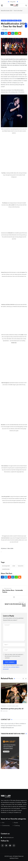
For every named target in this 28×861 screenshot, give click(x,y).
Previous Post (7, 588)
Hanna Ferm (20, 565)
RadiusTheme (14, 858)
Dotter (13, 565)
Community (3, 706)
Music (13, 706)
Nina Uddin (5, 29)
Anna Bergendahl (6, 565)
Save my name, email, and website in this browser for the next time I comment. (14, 656)
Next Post (21, 602)
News (17, 706)
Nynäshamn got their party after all (12, 708)
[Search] (26, 5)
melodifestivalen (6, 569)
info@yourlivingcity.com (8, 837)
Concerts (9, 706)
